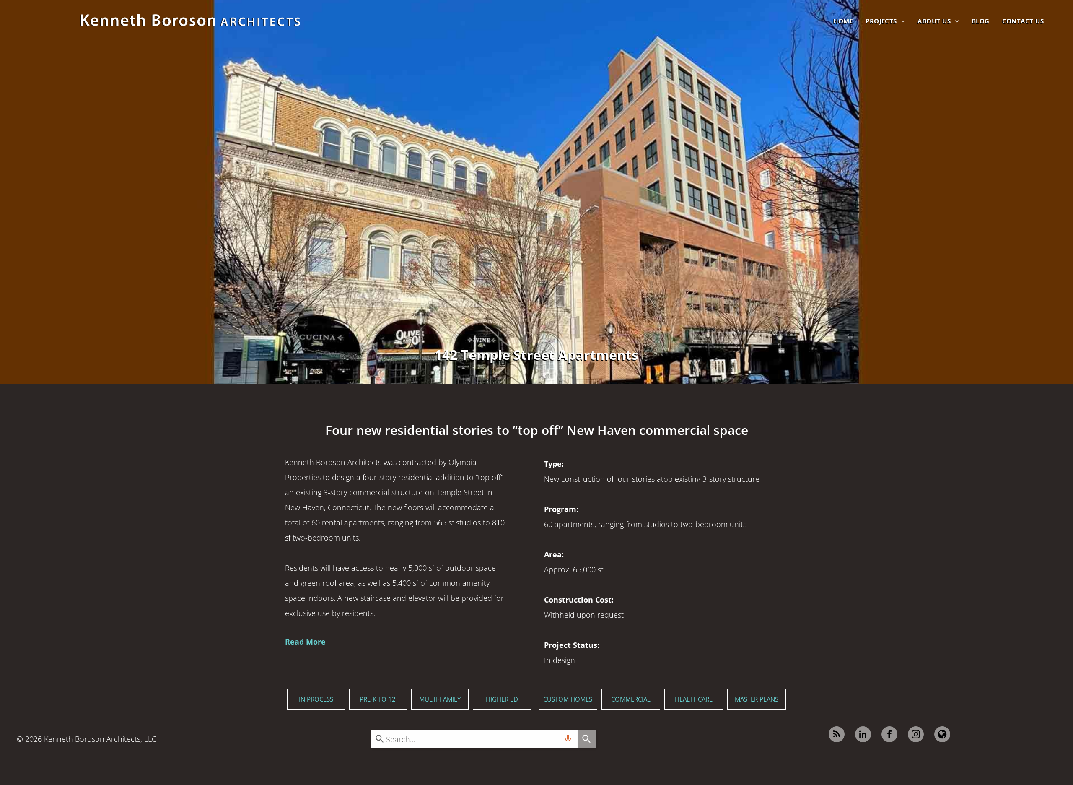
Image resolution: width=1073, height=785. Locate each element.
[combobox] (474, 739)
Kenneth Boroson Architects (92, 739)
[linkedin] (863, 735)
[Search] (587, 739)
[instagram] (916, 735)
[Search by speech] (568, 739)
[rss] (837, 735)
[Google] (942, 735)
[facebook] (889, 735)
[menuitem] (843, 21)
